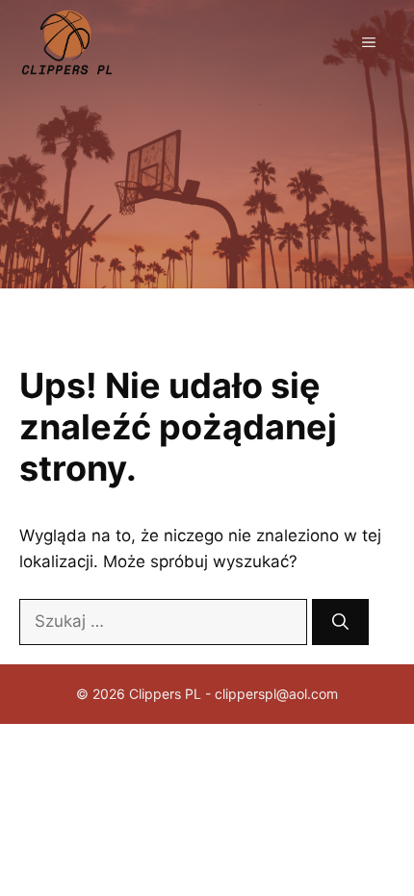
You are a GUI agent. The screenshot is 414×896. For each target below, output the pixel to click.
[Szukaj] (340, 622)
